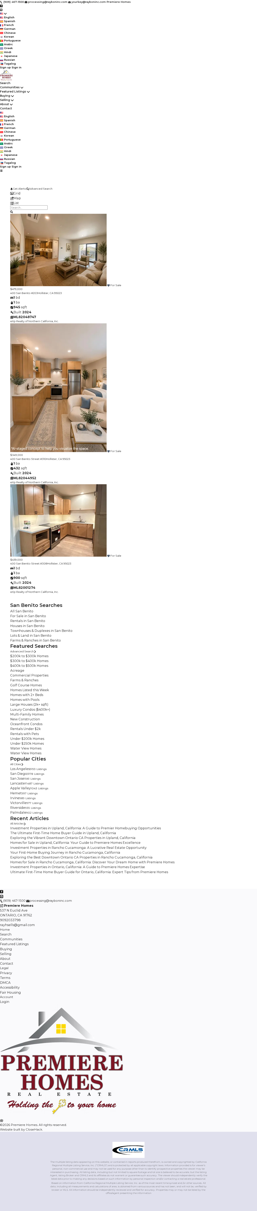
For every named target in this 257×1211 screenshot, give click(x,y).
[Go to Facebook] (1, 5)
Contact (6, 108)
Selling (5, 100)
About (4, 104)
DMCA (5, 983)
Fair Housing (10, 992)
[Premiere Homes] (62, 1115)
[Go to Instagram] (1, 9)
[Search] (11, 211)
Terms (5, 978)
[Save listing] (108, 285)
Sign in (16, 67)
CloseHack (34, 1129)
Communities (10, 87)
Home (5, 929)
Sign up (5, 67)
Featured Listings (13, 91)
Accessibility (10, 987)
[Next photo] (242, 250)
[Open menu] (1, 170)
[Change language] (3, 13)
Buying (5, 96)
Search (5, 83)
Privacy (6, 973)
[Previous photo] (15, 250)
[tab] (128, 193)
